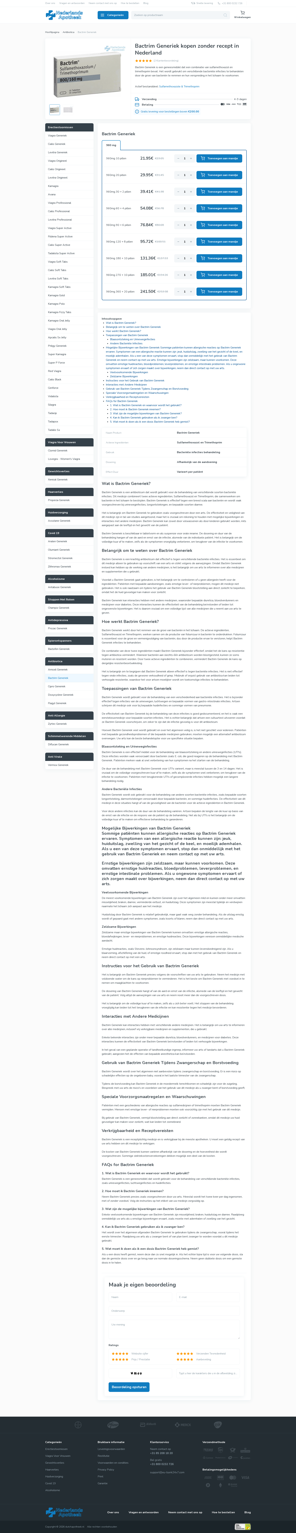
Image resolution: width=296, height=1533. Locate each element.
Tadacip (52, 413)
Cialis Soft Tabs (57, 270)
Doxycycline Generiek (60, 695)
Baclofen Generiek (59, 649)
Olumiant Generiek (59, 550)
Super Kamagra (57, 354)
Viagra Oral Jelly (57, 329)
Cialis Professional (59, 211)
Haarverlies (52, 1470)
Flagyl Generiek (57, 703)
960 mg (111, 145)
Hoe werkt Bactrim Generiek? (123, 331)
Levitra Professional (60, 220)
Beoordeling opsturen (129, 1387)
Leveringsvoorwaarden (111, 1449)
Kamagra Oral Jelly (59, 321)
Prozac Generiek (57, 628)
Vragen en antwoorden (72, 3)
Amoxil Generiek (58, 669)
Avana (52, 194)
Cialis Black (54, 379)
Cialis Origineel (56, 169)
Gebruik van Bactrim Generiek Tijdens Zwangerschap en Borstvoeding (147, 389)
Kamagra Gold (56, 295)
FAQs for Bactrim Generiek (122, 401)
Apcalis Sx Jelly (57, 337)
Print (100, 1476)
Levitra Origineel (57, 178)
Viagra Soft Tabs (58, 262)
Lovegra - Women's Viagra (64, 459)
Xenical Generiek (58, 479)
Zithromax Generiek (59, 567)
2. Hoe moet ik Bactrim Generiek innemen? (135, 409)
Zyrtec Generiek (57, 724)
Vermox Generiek (58, 765)
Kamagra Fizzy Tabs (59, 312)
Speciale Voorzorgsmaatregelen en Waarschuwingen (137, 393)
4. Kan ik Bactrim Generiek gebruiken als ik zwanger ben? (143, 418)
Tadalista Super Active (61, 253)
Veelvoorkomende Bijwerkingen (129, 372)
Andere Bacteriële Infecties (126, 343)
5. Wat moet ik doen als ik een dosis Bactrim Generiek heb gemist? (150, 422)
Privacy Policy (106, 1470)
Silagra (52, 405)
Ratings (114, 1345)
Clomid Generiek (57, 450)
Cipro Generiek (56, 686)
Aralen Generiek (57, 541)
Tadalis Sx (54, 430)
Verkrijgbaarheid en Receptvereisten (127, 397)
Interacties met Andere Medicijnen (126, 385)
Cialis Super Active (59, 245)
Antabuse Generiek (59, 587)
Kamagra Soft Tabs (59, 287)
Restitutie (103, 1456)
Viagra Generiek (57, 135)
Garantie (103, 1483)
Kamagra (53, 186)
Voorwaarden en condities (113, 1463)
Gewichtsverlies (54, 1463)
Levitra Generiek (57, 152)
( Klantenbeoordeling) (165, 60)
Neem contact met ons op (103, 3)
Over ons (50, 3)
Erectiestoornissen (56, 1449)
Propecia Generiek (59, 500)
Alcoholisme (52, 1490)
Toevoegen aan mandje (223, 158)
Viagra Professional (59, 203)
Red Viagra (54, 371)
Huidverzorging (54, 1476)
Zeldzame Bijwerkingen (124, 376)
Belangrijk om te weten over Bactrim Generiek (133, 327)
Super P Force (56, 363)
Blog (145, 3)
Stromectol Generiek (60, 558)
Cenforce (53, 388)
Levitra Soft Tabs (58, 278)
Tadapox (53, 421)
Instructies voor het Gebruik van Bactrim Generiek (135, 380)
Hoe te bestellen (130, 3)
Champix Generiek (58, 608)
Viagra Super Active (60, 228)
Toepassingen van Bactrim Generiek (127, 335)
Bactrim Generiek (58, 678)
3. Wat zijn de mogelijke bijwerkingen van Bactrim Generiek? (146, 413)
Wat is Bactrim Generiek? (121, 323)
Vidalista (53, 396)
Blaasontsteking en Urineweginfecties (132, 339)
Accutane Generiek (59, 521)
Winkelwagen (242, 17)
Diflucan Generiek (58, 744)
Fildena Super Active (60, 236)
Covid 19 (50, 1483)
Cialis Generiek (56, 144)
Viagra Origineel (57, 161)
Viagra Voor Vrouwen (57, 1456)
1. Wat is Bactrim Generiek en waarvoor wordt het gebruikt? (146, 405)
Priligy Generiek (57, 346)
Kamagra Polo (56, 304)
